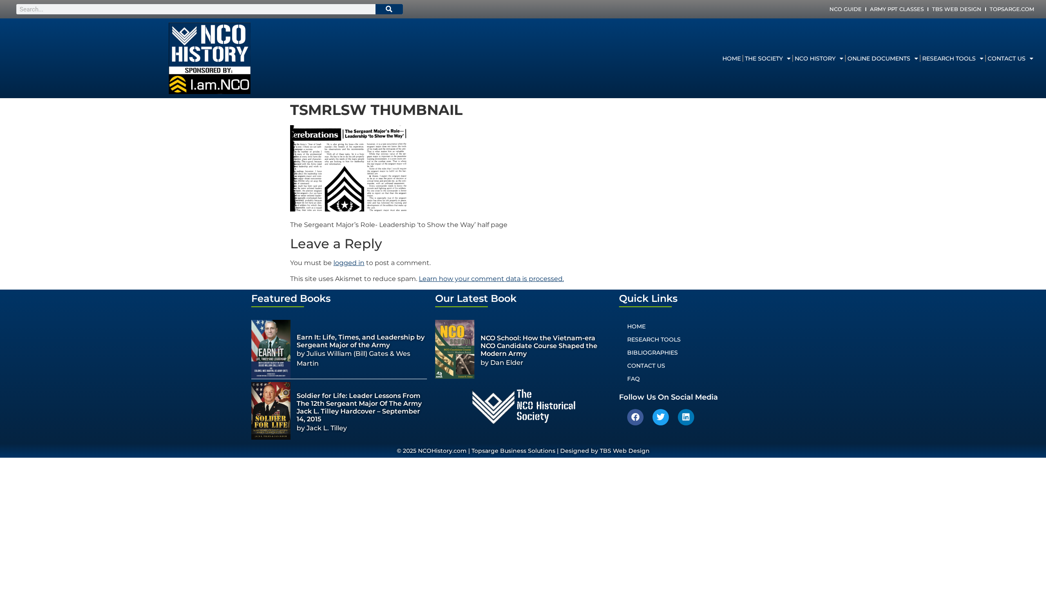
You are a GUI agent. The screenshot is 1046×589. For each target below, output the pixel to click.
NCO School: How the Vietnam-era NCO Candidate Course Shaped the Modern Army (539, 345)
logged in (348, 263)
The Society (764, 58)
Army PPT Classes (897, 9)
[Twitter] (661, 417)
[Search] (389, 9)
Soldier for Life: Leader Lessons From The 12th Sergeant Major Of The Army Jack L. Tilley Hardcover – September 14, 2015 (359, 407)
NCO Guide (845, 9)
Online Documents (878, 58)
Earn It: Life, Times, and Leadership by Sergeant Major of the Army (361, 341)
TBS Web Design (956, 9)
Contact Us (1007, 58)
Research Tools (949, 58)
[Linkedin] (686, 417)
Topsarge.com (1012, 9)
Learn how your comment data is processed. (491, 279)
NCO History (815, 58)
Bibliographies (652, 352)
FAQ (633, 378)
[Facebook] (635, 417)
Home (731, 58)
